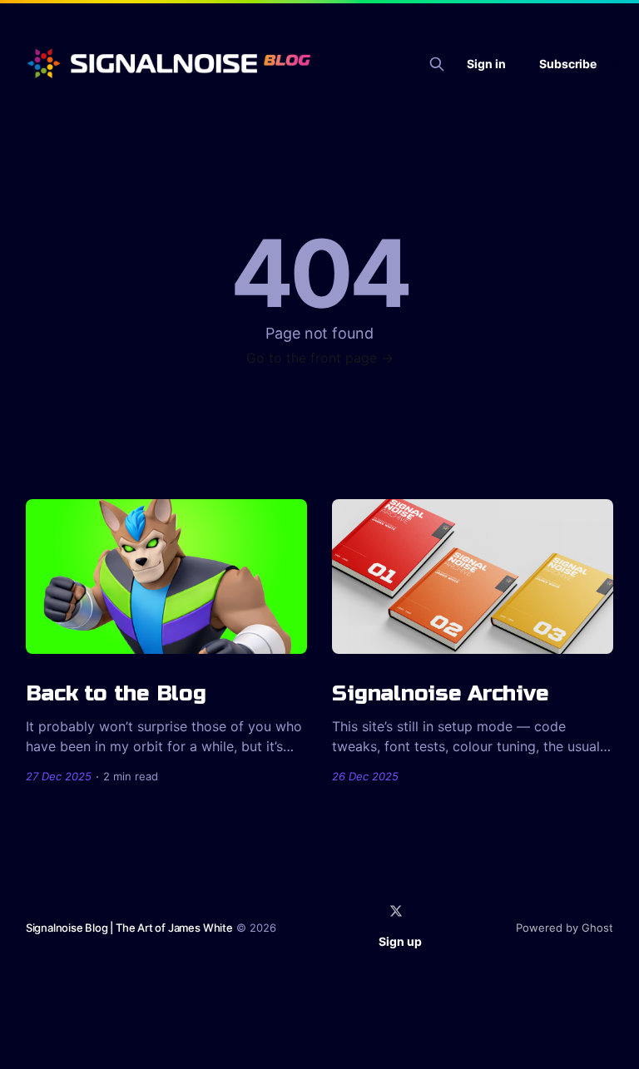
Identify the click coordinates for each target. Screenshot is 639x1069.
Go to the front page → (320, 357)
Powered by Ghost (564, 927)
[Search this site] (437, 64)
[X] (396, 911)
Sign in (486, 64)
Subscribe (568, 64)
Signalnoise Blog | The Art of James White (129, 927)
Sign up (400, 941)
